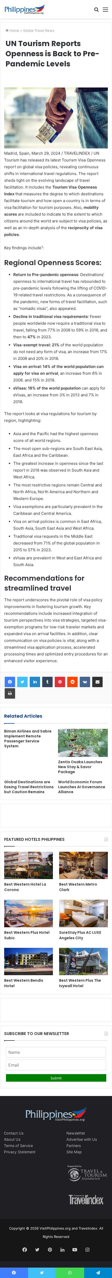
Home (14, 30)
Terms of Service (18, 1145)
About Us (12, 1139)
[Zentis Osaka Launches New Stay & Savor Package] (83, 743)
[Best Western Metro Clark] (83, 865)
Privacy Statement (19, 1152)
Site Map (74, 1152)
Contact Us (13, 1133)
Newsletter (75, 1133)
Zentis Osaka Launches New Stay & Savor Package (80, 766)
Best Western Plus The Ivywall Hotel (80, 983)
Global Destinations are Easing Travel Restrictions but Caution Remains (29, 786)
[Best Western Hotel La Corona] (28, 865)
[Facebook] (10, 682)
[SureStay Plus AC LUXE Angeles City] (83, 913)
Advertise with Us (81, 1139)
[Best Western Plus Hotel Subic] (28, 913)
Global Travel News (38, 30)
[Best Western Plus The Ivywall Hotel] (83, 961)
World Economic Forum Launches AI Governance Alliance (81, 786)
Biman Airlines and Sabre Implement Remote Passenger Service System (28, 739)
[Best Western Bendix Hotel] (28, 961)
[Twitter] (22, 682)
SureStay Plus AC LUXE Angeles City (80, 935)
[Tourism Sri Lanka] (25, 9)
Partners (73, 1145)
